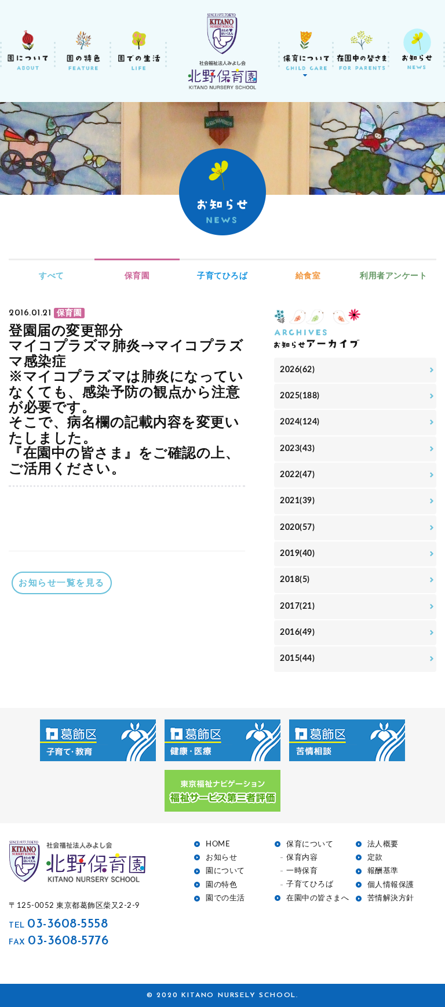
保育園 (137, 276)
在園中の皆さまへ (317, 898)
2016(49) (297, 632)
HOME (218, 844)
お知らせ (221, 857)
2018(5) (295, 580)
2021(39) (297, 501)
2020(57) (297, 528)
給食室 (308, 276)
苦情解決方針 (390, 898)
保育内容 (302, 857)
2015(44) (297, 659)
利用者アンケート (393, 276)
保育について (309, 844)
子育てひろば (222, 276)
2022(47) (297, 475)
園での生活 (225, 898)
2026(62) (297, 370)
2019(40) (297, 554)
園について (225, 871)
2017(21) (297, 606)
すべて (51, 276)
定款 (375, 857)
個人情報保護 (390, 885)
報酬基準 (383, 871)
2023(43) (297, 449)
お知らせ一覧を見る (62, 583)
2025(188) (300, 396)
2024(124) (300, 422)
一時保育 (302, 871)
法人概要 (383, 844)
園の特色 (221, 885)
